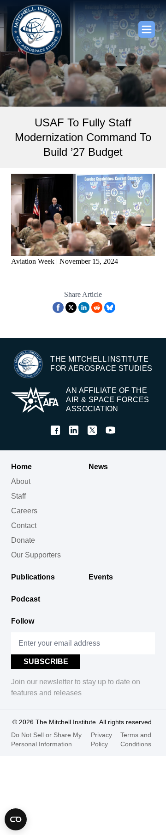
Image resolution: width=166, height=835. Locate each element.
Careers (24, 511)
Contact (23, 525)
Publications (33, 577)
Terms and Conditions (135, 739)
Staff (18, 496)
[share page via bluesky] (109, 307)
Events (101, 577)
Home (21, 467)
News (98, 467)
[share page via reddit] (96, 307)
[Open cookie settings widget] (16, 819)
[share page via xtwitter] (71, 307)
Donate (23, 540)
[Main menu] (146, 29)
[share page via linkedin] (83, 307)
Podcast (25, 599)
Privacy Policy (101, 739)
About (20, 481)
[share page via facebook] (58, 307)
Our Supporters (36, 555)
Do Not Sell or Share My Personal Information (46, 739)
